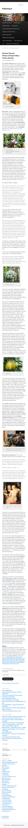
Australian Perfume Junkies (8, 764)
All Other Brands (17, 22)
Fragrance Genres (6, 25)
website (23, 456)
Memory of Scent (6, 778)
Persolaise (4, 784)
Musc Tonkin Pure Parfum (7, 661)
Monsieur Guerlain (6, 779)
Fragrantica (23, 565)
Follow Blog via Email (7, 679)
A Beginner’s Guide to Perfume (8, 31)
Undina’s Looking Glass (7, 808)
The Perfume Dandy (6, 800)
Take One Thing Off (6, 792)
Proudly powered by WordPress (17, 825)
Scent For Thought (6, 790)
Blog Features (15, 25)
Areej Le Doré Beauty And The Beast (10, 700)
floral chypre (5, 290)
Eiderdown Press (6, 771)
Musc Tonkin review (18, 661)
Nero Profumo (5, 781)
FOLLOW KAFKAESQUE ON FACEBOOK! (10, 683)
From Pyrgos (5, 773)
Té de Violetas (5, 793)
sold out (21, 652)
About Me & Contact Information (12, 43)
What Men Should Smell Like (9, 809)
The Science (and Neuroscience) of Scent (11, 711)
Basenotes (4, 599)
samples (7, 655)
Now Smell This (5, 782)
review (5, 217)
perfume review (15, 663)
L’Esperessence (5, 775)
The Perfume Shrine (6, 801)
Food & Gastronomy (18, 40)
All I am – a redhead (6, 760)
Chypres (17, 657)
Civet (4, 189)
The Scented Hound (6, 803)
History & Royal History (7, 40)
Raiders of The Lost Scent (8, 787)
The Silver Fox (5, 804)
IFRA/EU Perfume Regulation (8, 37)
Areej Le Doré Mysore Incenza (9, 698)
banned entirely (19, 179)
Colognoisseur (5, 768)
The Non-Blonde (6, 798)
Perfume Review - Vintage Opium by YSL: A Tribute (14, 727)
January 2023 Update (7, 690)
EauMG (4, 770)
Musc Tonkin (12, 659)
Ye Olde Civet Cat (6, 811)
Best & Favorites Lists (6, 34)
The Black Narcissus (7, 795)
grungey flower (5, 583)
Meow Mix (16, 346)
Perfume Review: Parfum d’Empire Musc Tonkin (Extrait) (10, 55)
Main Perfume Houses (6, 22)
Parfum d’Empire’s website (13, 649)
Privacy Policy (5, 816)
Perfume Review (17, 658)
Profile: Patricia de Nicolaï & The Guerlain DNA (13, 722)
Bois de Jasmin (5, 767)
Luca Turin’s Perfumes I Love (9, 776)
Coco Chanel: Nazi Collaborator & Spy (11, 737)
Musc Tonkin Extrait (20, 659)
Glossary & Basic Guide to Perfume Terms (10, 28)
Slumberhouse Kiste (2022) (8, 696)
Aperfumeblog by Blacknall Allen (9, 762)
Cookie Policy (5, 818)
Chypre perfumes (6, 659)
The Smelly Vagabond (7, 806)
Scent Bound (5, 789)
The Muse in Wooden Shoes (8, 797)
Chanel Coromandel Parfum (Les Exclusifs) (12, 695)
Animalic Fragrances (10, 657)
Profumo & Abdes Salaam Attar (9, 786)
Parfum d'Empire (10, 658)
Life (3, 43)
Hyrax (14, 189)
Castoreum (8, 189)
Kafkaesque (7, 8)
